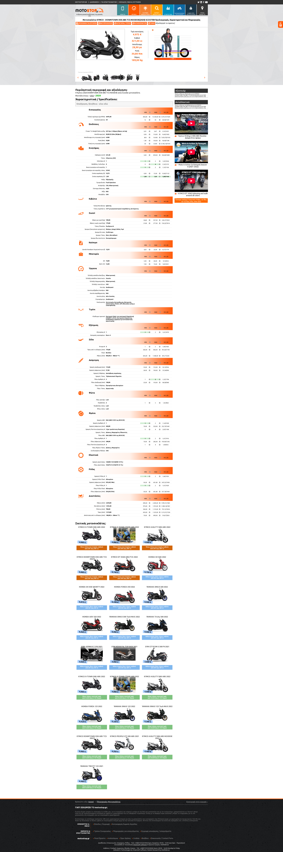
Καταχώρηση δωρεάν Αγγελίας (124, 824)
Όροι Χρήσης (125, 838)
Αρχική (91, 802)
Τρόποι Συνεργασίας (102, 831)
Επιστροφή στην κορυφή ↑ (197, 802)
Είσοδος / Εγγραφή (102, 824)
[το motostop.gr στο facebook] (204, 2)
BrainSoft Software (140, 845)
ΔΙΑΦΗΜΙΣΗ (94, 2)
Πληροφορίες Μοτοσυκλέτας (108, 802)
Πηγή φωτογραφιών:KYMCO (85, 72)
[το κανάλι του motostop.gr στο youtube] (206, 2)
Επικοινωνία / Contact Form (162, 838)
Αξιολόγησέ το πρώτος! (165, 23)
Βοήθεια (145, 838)
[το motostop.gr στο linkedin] (201, 2)
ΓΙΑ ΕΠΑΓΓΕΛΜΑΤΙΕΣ (109, 2)
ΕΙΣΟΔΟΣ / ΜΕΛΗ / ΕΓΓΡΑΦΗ (130, 2)
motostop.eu (113, 838)
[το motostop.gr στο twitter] (198, 2)
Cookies (136, 838)
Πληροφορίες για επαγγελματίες (125, 831)
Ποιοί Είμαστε (99, 838)
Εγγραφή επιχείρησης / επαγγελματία (155, 831)
